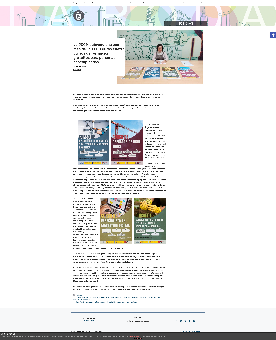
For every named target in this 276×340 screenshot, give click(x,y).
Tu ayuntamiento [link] (79, 3)
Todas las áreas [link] (186, 3)
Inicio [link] (68, 3)
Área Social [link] (147, 3)
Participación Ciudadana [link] (166, 3)
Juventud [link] (133, 3)
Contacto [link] (201, 3)
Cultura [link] (94, 3)
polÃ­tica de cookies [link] (134, 336)
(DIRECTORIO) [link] (89, 320)
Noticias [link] (77, 70)
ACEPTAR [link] (138, 338)
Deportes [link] (106, 3)
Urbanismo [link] (120, 3)
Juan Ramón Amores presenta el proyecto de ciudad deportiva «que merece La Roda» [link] (107, 302)
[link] (273, 35)
